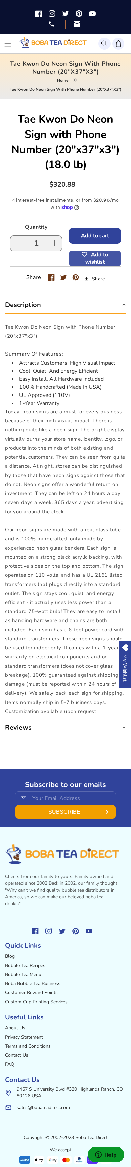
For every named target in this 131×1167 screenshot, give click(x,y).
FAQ (9, 1064)
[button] (104, 43)
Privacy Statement (24, 1037)
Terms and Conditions (28, 1046)
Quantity (36, 227)
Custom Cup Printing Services (36, 1002)
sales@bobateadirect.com (43, 1107)
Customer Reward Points (31, 992)
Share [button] (98, 279)
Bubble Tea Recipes (25, 965)
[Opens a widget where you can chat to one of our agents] (105, 1155)
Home (63, 80)
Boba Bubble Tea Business (32, 983)
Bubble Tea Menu (23, 974)
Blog (10, 956)
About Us (15, 1028)
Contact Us (16, 1055)
